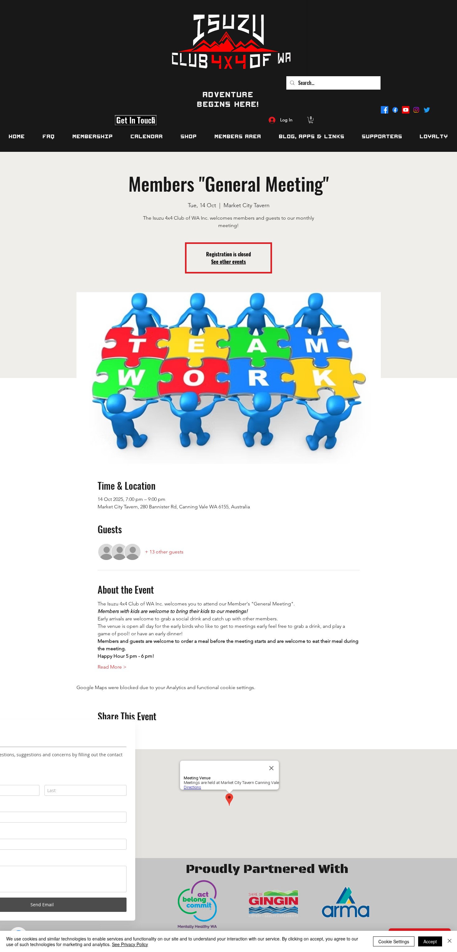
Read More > (112, 667)
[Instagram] (416, 110)
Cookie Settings (393, 941)
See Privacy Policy (130, 944)
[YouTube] (405, 110)
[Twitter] (427, 110)
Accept (430, 941)
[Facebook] (384, 110)
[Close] (449, 941)
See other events (228, 261)
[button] (311, 120)
